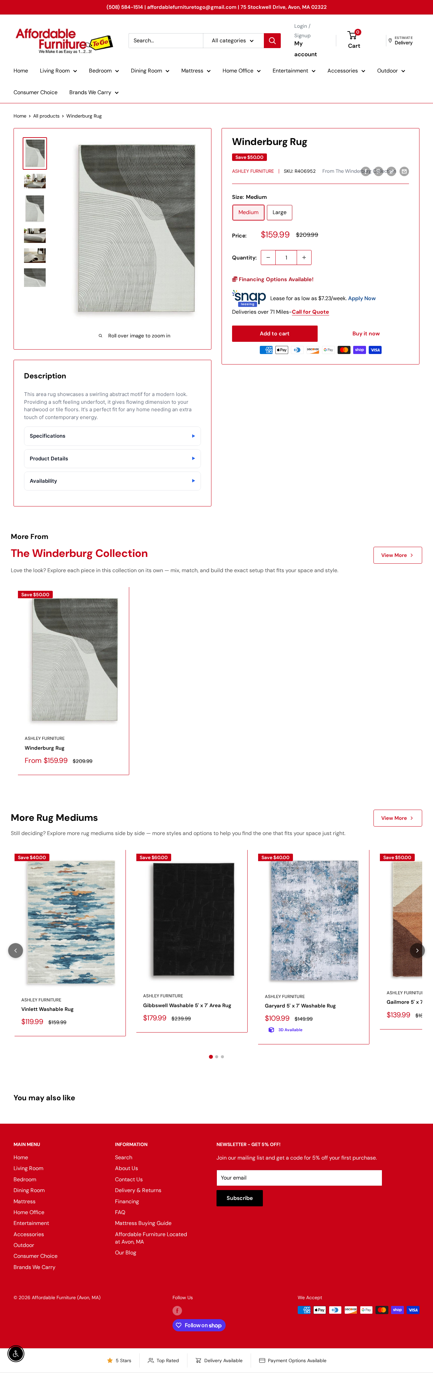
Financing (127, 1201)
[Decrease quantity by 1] (268, 257)
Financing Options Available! (275, 279)
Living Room (55, 70)
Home (21, 70)
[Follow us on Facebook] (177, 1310)
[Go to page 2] (216, 1056)
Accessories (342, 70)
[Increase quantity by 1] (304, 257)
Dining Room (146, 70)
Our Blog (125, 1252)
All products (46, 116)
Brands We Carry (90, 92)
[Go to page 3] (222, 1056)
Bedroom (100, 70)
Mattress (192, 70)
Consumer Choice (36, 92)
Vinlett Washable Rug (47, 1009)
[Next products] (417, 950)
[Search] (272, 40)
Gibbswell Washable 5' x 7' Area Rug (187, 1005)
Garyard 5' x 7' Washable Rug (300, 1005)
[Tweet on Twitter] (391, 171)
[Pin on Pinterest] (378, 171)
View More (394, 555)
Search (123, 1157)
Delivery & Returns (138, 1190)
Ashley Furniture (253, 171)
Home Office (238, 70)
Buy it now (366, 333)
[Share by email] (404, 171)
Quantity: (244, 257)
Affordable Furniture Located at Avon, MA (151, 1238)
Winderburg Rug (45, 748)
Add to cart (275, 333)
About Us (126, 1168)
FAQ (120, 1212)
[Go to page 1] (211, 1057)
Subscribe (240, 1198)
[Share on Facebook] (365, 171)
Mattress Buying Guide (143, 1223)
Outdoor (387, 70)
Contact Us (129, 1179)
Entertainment (290, 70)
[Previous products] (15, 950)
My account (305, 49)
